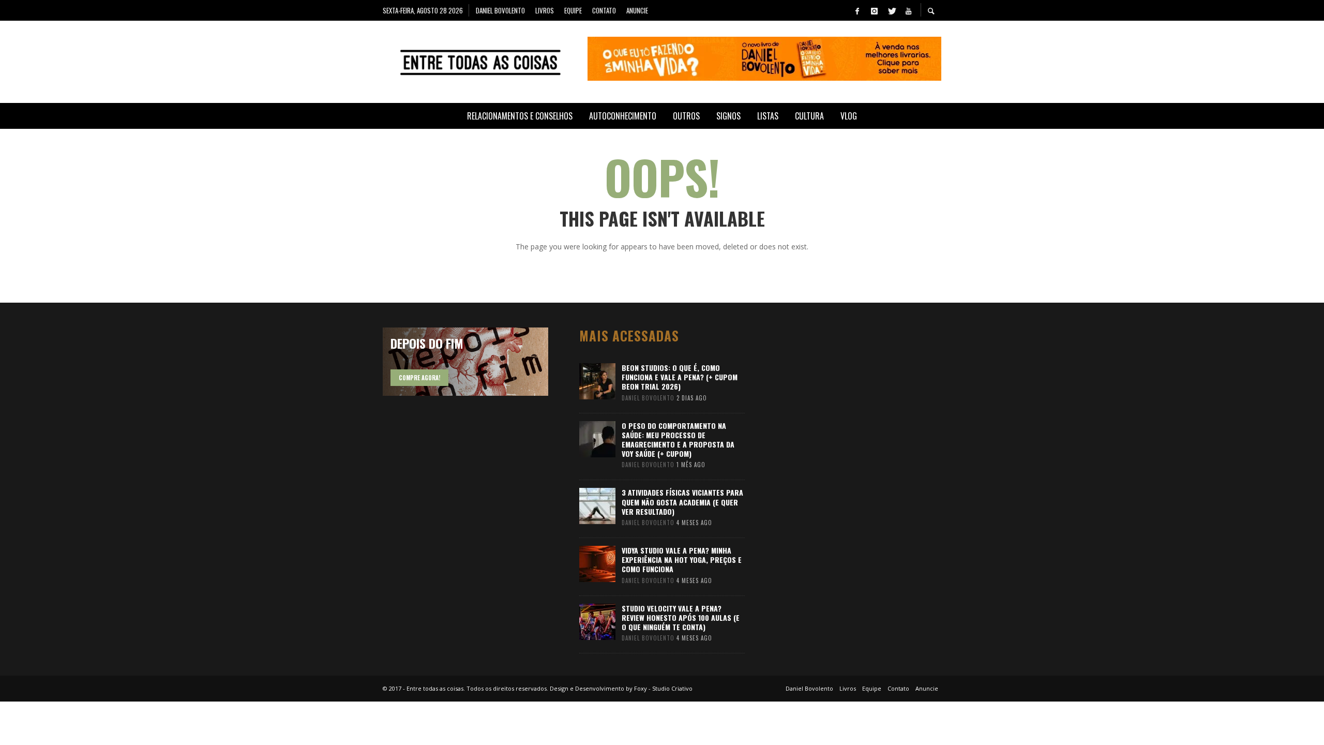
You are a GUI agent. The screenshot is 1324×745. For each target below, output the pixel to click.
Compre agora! (419, 378)
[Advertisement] (853, 482)
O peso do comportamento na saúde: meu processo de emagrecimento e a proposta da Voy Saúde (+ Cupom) (678, 439)
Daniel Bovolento (648, 398)
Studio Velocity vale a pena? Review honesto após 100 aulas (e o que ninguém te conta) (681, 617)
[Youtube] (908, 10)
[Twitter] (891, 10)
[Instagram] (874, 10)
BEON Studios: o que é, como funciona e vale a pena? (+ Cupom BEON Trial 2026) (680, 377)
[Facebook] (857, 10)
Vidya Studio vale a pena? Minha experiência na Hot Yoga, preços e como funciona (682, 559)
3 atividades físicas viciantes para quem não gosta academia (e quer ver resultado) (682, 501)
